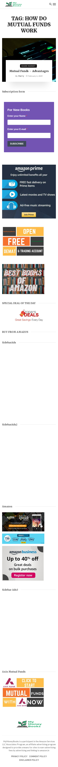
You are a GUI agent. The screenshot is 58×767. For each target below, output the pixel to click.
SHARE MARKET (28, 66)
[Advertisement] (29, 383)
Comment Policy (38, 756)
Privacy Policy (19, 756)
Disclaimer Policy (29, 760)
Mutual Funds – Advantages (29, 71)
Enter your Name (16, 116)
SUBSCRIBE (17, 144)
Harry (21, 76)
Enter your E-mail (16, 129)
